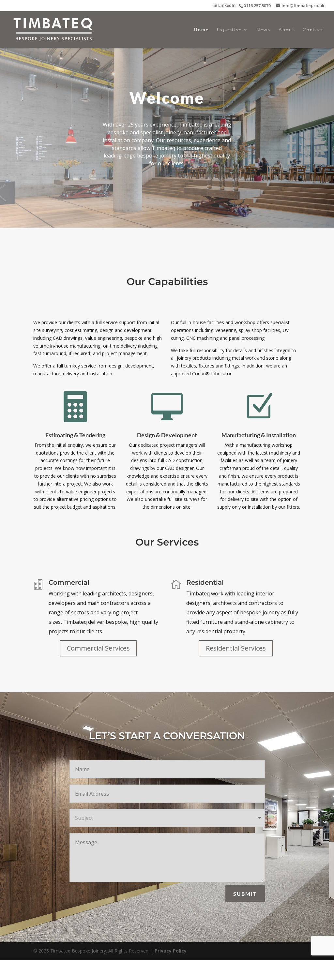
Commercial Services (98, 648)
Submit (245, 894)
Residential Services (236, 648)
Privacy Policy (171, 951)
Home (201, 29)
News (263, 29)
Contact (313, 29)
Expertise (229, 29)
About (287, 29)
